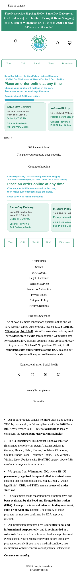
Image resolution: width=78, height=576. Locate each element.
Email (37, 63)
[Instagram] (32, 374)
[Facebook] (19, 374)
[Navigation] (5, 43)
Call (23, 63)
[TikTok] (58, 374)
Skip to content (16, 5)
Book (51, 63)
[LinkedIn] (45, 374)
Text (9, 63)
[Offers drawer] (15, 43)
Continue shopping (39, 166)
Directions (67, 63)
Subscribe (39, 401)
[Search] (57, 43)
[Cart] (70, 43)
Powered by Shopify (39, 570)
